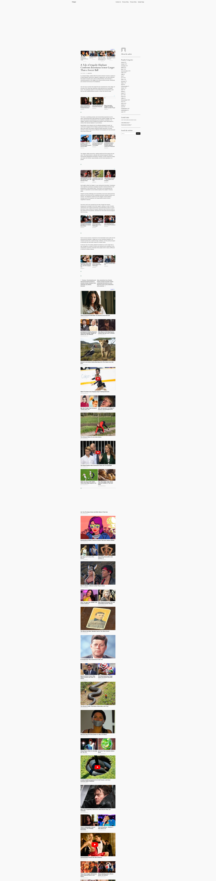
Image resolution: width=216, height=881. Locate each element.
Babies (122, 67)
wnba (122, 111)
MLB (122, 84)
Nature (122, 93)
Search (138, 133)
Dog (122, 77)
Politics (122, 98)
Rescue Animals (124, 99)
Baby (122, 69)
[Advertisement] (108, 13)
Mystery (122, 87)
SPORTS (122, 105)
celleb (122, 74)
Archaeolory (123, 65)
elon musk (123, 81)
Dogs (122, 79)
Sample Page (141, 2)
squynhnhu (90, 73)
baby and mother (124, 70)
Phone (122, 96)
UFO (122, 106)
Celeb (122, 72)
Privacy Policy (125, 2)
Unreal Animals (124, 110)
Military (122, 82)
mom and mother (124, 86)
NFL (122, 94)
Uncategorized (124, 108)
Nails (122, 89)
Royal (122, 101)
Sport (122, 103)
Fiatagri (74, 2)
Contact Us (118, 2)
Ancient (122, 62)
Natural (122, 91)
